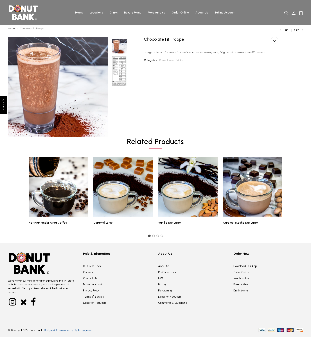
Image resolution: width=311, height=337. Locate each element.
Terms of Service (93, 296)
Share (3, 106)
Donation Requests (94, 302)
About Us (201, 12)
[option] (58, 87)
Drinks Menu (240, 290)
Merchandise (156, 12)
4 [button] (162, 236)
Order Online (180, 12)
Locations (96, 12)
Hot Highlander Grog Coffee (48, 222)
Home (79, 12)
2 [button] (154, 236)
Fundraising (165, 290)
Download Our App (245, 266)
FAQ (160, 278)
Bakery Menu (132, 12)
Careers (88, 272)
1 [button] (149, 236)
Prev (286, 30)
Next (297, 30)
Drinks (113, 12)
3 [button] (158, 236)
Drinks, (163, 60)
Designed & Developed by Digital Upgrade (68, 330)
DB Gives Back (92, 266)
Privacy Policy (91, 290)
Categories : (151, 60)
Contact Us (90, 278)
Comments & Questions (172, 302)
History (162, 284)
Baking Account (225, 12)
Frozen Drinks (174, 60)
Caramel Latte (103, 222)
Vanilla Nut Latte (169, 222)
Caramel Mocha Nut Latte (240, 222)
